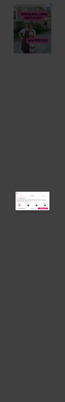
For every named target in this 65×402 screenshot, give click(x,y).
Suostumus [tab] (21, 195)
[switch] (28, 205)
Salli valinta (32, 208)
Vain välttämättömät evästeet (21, 208)
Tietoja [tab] (43, 195)
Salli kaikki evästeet (42, 208)
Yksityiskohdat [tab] (32, 195)
